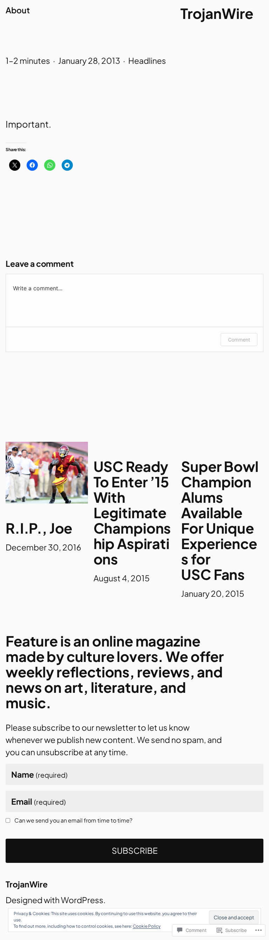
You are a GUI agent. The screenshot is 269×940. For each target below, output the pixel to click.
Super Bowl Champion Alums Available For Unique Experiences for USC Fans (219, 520)
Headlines (147, 60)
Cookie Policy (146, 926)
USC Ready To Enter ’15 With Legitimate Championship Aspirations (132, 513)
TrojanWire (216, 13)
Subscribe (135, 850)
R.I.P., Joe (39, 528)
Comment (239, 340)
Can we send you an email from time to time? (73, 820)
